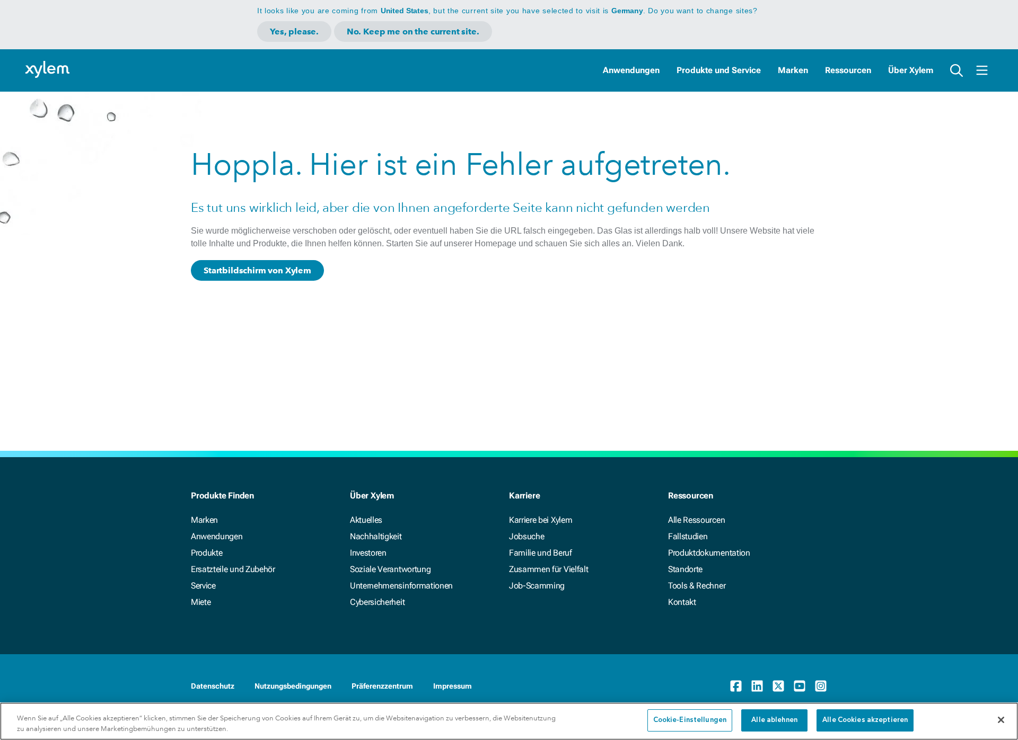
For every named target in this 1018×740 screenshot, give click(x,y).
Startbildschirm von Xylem (257, 270)
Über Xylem (910, 70)
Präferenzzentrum (382, 686)
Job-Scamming (537, 586)
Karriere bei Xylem (540, 520)
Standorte (685, 569)
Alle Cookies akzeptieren (865, 720)
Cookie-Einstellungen (690, 720)
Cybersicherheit (377, 602)
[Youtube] (799, 686)
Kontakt (682, 602)
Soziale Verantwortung (390, 569)
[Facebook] (736, 686)
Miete (200, 602)
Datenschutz (212, 686)
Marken (793, 70)
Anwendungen (631, 70)
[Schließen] (1001, 720)
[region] (509, 721)
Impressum (452, 686)
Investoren (368, 553)
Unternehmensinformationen (401, 586)
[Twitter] (778, 686)
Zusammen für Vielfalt (548, 569)
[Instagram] (820, 686)
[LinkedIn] (757, 686)
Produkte (206, 553)
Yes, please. (294, 31)
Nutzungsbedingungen (292, 686)
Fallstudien (687, 536)
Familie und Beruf (540, 553)
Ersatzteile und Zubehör (233, 569)
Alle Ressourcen (696, 520)
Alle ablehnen (774, 720)
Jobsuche (526, 536)
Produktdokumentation (709, 553)
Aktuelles (366, 520)
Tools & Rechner (696, 586)
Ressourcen (848, 70)
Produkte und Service (719, 70)
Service (203, 586)
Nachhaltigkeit (376, 536)
